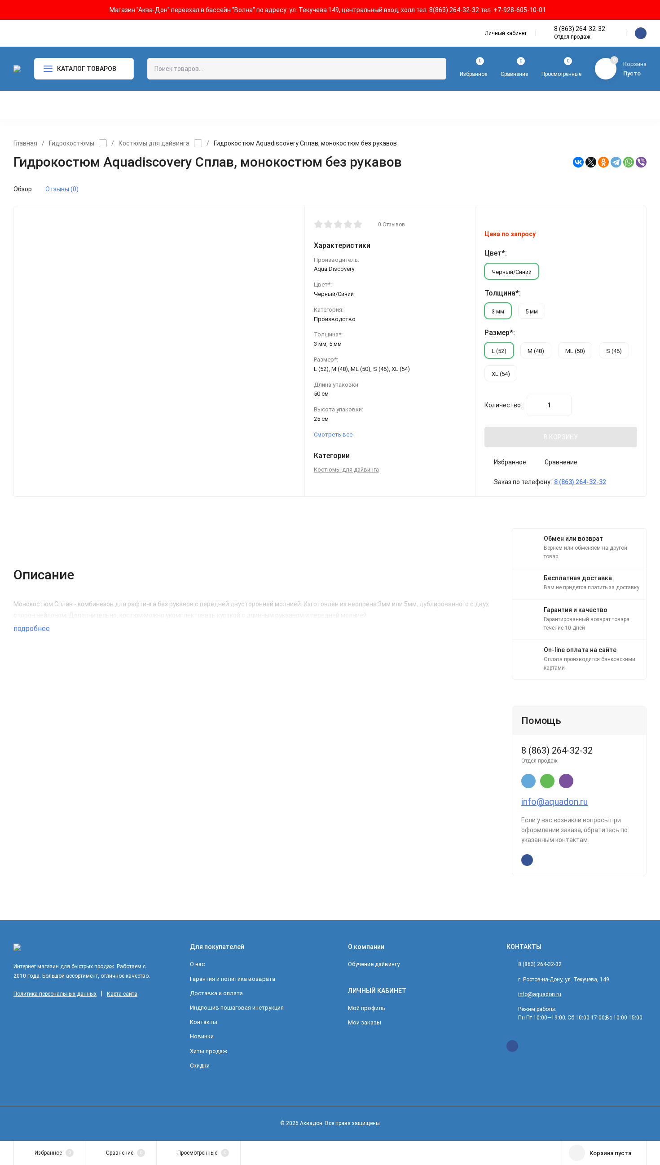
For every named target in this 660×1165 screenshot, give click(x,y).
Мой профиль (366, 1008)
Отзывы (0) (62, 189)
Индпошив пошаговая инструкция (237, 1007)
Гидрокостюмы (71, 143)
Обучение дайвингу (374, 964)
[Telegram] (616, 162)
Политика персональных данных (55, 994)
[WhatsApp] (628, 162)
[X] (590, 162)
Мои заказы (364, 1022)
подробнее (32, 628)
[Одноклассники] (603, 162)
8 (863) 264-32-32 (579, 28)
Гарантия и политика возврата (232, 978)
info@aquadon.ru (554, 801)
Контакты (203, 1022)
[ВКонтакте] (578, 162)
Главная (25, 143)
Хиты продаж (208, 1051)
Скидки (200, 1065)
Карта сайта (122, 994)
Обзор (22, 189)
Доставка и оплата (216, 993)
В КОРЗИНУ (561, 437)
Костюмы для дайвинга (154, 143)
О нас (197, 964)
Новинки (202, 1036)
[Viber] (641, 162)
